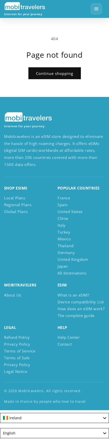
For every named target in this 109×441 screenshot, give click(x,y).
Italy (62, 225)
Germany (66, 252)
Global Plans (16, 211)
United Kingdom (73, 259)
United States (70, 211)
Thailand (66, 245)
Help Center (69, 337)
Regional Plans (17, 204)
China (63, 218)
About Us (12, 295)
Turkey (64, 232)
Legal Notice (15, 371)
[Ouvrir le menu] (96, 8)
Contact (65, 344)
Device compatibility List (81, 301)
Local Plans (14, 197)
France (64, 197)
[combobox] (54, 418)
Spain (63, 204)
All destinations (72, 273)
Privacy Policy (17, 344)
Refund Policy (17, 337)
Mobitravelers (31, 390)
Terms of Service (19, 350)
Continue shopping (54, 73)
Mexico (64, 238)
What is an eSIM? (73, 295)
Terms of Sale (17, 357)
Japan (63, 266)
